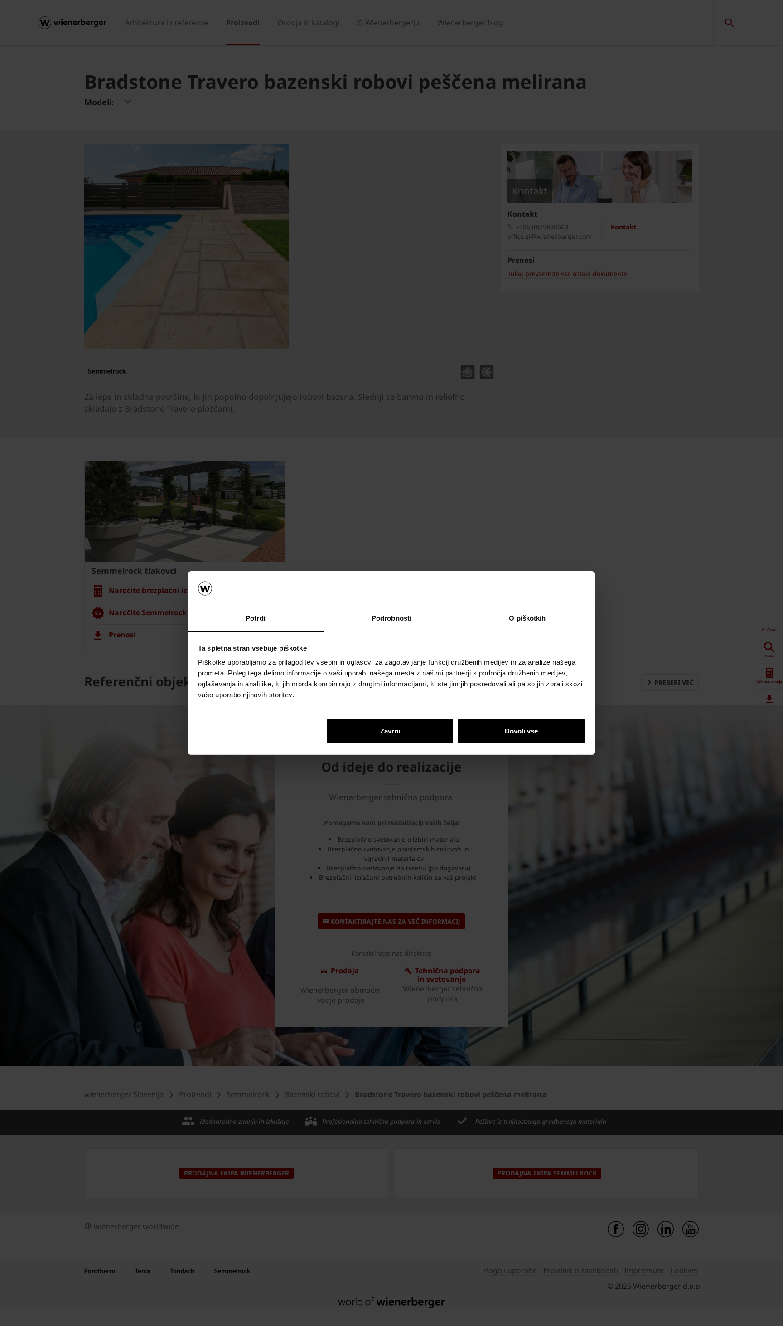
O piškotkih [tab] (527, 618)
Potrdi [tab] (256, 618)
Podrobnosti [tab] (391, 618)
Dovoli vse (521, 731)
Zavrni (390, 731)
